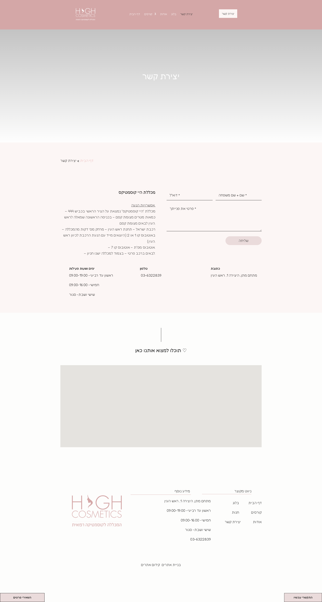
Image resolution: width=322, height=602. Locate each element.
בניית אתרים (171, 564)
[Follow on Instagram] (208, 535)
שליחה (243, 240)
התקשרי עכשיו (303, 597)
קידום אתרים (150, 564)
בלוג (173, 14)
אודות (163, 14)
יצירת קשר (186, 14)
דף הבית (134, 14)
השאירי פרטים (22, 597)
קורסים (148, 14)
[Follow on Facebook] (202, 535)
